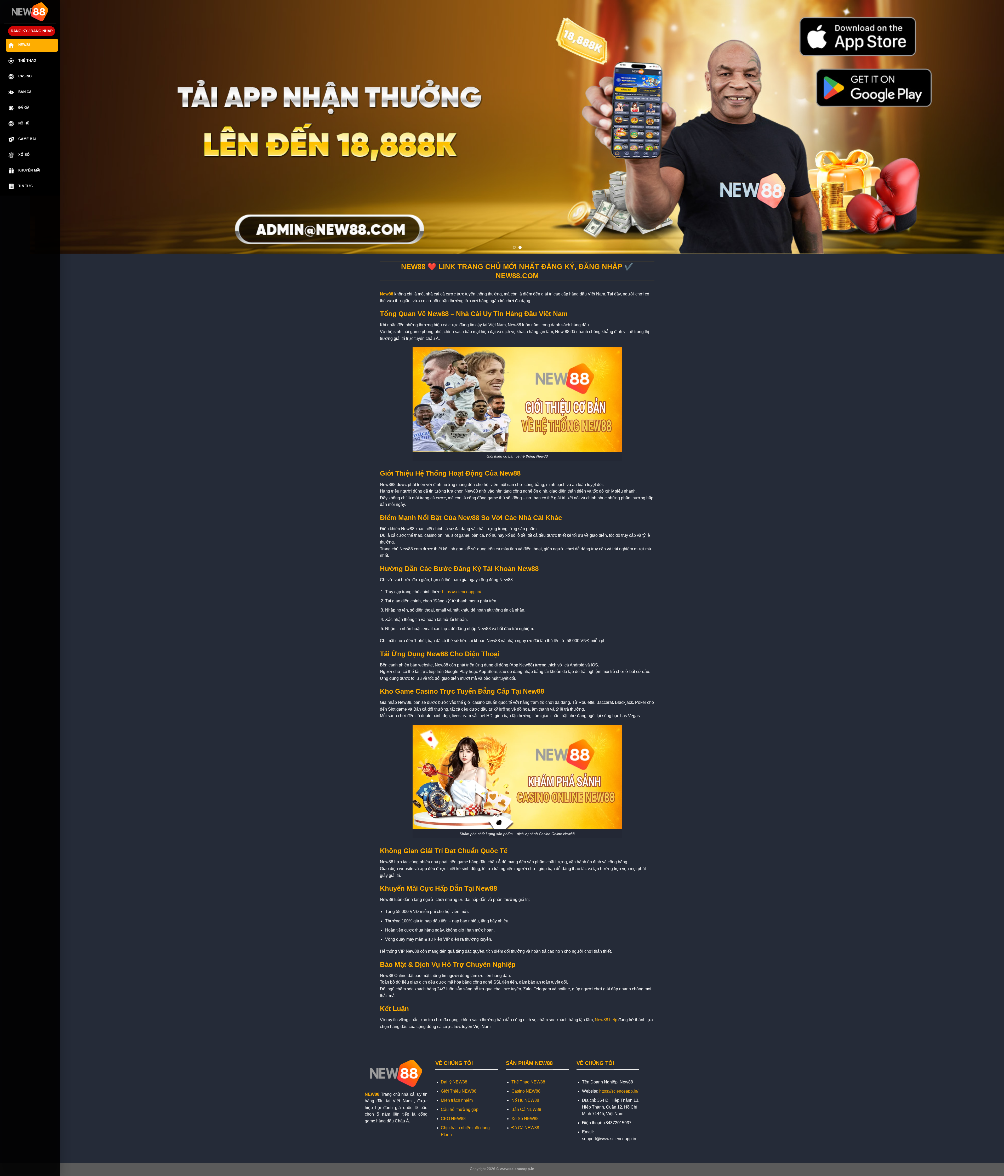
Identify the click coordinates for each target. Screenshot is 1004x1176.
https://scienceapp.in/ (461, 592)
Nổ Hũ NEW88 (525, 1100)
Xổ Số (24, 155)
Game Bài (27, 139)
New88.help (606, 1020)
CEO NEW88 (453, 1118)
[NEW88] (30, 11)
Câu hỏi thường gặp (459, 1109)
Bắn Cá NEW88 (526, 1109)
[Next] (978, 126)
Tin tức (25, 186)
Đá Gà (23, 108)
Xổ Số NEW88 (525, 1118)
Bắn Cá (25, 92)
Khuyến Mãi (29, 170)
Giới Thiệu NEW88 (458, 1091)
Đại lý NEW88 (454, 1082)
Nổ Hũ (23, 123)
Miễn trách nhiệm (457, 1100)
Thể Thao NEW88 (528, 1082)
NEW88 (372, 1094)
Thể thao (27, 60)
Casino (25, 76)
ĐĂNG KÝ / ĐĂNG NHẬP (32, 31)
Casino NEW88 (525, 1091)
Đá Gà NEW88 (525, 1128)
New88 (24, 45)
